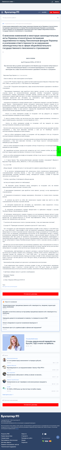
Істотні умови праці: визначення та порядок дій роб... (24, 360)
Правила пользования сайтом (10, 444)
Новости (24, 433)
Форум (23, 440)
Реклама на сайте (27, 438)
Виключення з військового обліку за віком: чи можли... (24, 375)
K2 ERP (8, 386)
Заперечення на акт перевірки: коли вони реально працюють (27, 382)
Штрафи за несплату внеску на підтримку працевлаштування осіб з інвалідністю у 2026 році (30, 312)
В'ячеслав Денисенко (12, 358)
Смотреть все (7, 394)
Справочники (5, 438)
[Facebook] (43, 434)
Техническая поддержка (8, 446)
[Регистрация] (52, 1)
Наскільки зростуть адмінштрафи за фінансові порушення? (22, 327)
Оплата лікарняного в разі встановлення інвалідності (20, 323)
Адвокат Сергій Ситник (13, 379)
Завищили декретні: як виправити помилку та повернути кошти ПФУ (25, 318)
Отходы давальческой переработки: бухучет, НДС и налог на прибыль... (41, 342)
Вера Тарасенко (11, 372)
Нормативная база (6, 436)
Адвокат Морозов (11, 365)
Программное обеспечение (9, 440)
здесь (17, 428)
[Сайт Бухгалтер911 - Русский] (10, 416)
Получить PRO (5, 433)
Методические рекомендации (10, 286)
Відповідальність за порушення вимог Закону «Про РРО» (25, 367)
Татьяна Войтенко (32, 339)
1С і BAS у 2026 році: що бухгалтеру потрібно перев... (24, 389)
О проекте (25, 436)
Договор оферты (6, 442)
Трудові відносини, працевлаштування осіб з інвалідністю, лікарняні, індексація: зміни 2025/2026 (29, 306)
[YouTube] (45, 434)
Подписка (56, 12)
